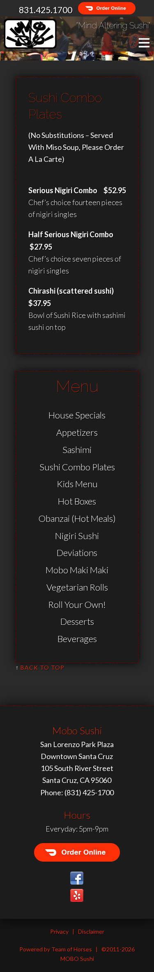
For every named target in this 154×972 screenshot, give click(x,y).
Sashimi (77, 449)
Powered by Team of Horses (55, 949)
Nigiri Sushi (77, 535)
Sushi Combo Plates (77, 466)
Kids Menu (77, 483)
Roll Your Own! (77, 604)
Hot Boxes (77, 501)
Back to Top (42, 667)
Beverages (77, 638)
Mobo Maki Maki (77, 569)
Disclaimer (91, 931)
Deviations (77, 552)
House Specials (77, 415)
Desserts (77, 621)
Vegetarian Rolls (77, 587)
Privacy (59, 931)
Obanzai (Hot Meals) (77, 518)
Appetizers (77, 432)
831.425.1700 (45, 10)
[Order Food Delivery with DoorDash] (105, 10)
